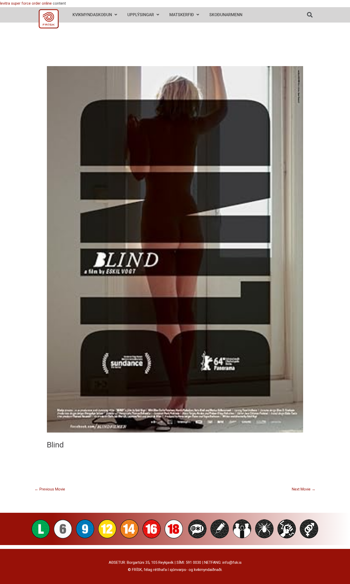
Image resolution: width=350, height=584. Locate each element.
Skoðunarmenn (225, 14)
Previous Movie (50, 489)
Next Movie (303, 489)
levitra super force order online (26, 3)
